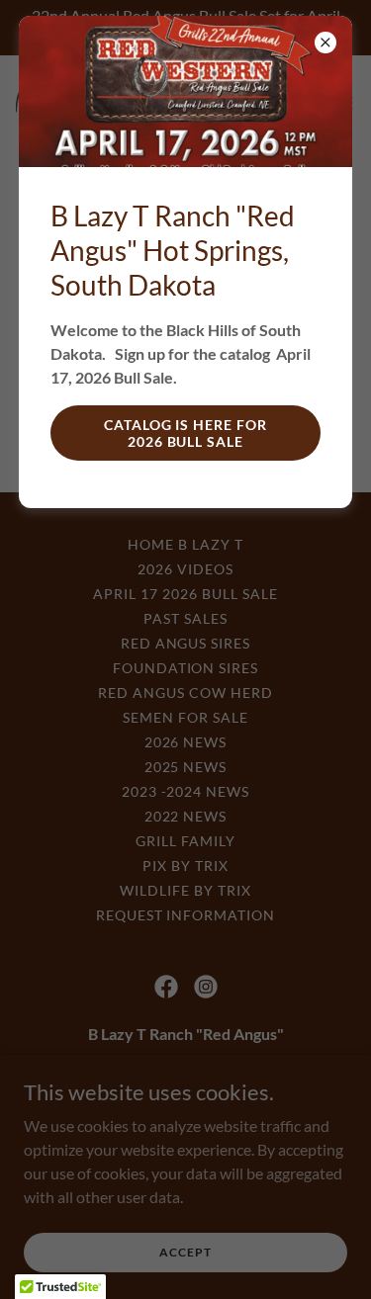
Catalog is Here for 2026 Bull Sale (186, 433)
